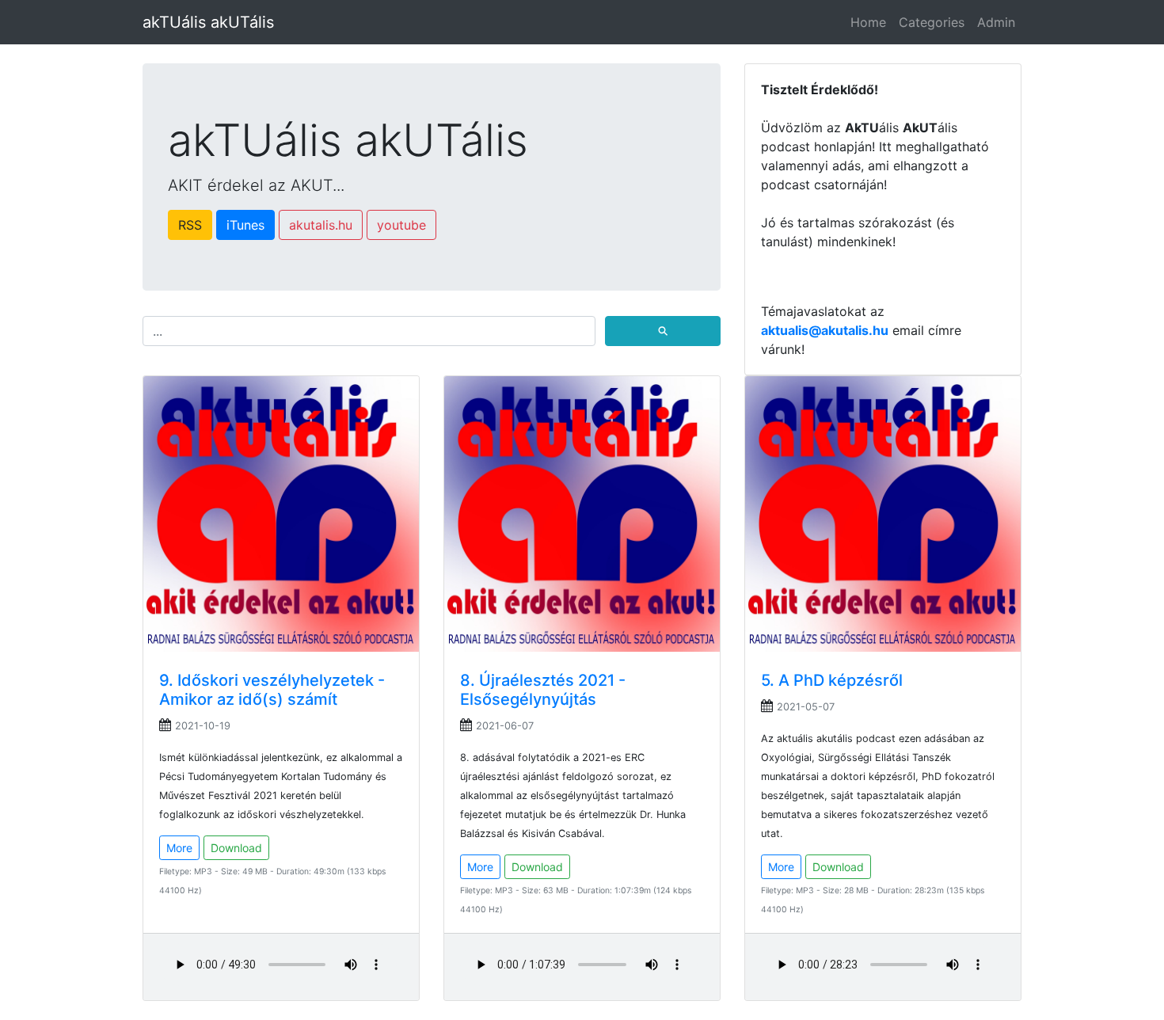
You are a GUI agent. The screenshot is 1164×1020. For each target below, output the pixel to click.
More (179, 847)
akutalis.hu (320, 225)
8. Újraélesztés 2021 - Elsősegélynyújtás (543, 690)
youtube (401, 225)
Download (236, 847)
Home (868, 22)
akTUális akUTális (208, 22)
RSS (190, 225)
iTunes (245, 225)
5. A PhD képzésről (832, 680)
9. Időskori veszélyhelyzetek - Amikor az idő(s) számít (272, 690)
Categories (931, 22)
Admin (996, 22)
